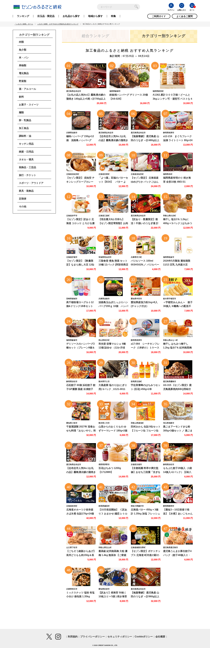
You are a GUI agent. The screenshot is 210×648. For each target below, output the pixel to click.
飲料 (21, 96)
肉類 (21, 42)
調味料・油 (25, 136)
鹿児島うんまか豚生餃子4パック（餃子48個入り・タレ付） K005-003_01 (177, 555)
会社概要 (160, 636)
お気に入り (181, 10)
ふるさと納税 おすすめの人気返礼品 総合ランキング (57, 24)
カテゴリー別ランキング (164, 36)
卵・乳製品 (25, 120)
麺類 (21, 112)
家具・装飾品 (26, 191)
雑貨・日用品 (26, 151)
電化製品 (24, 73)
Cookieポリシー (144, 636)
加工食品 (24, 128)
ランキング (23, 16)
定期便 (22, 198)
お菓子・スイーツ (29, 104)
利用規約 (73, 636)
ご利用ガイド (159, 16)
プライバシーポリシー (92, 636)
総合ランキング (95, 36)
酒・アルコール (27, 89)
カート (192, 10)
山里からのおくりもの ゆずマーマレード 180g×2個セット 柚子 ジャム (113, 430)
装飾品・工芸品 (27, 167)
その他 (22, 206)
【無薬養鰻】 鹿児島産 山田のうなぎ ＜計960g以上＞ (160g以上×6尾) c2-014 (145, 596)
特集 (113, 16)
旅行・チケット (27, 175)
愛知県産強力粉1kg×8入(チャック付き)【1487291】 (144, 306)
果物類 (22, 65)
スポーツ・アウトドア (31, 183)
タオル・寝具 (26, 159)
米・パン (24, 57)
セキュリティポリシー (119, 636)
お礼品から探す (71, 16)
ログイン (171, 10)
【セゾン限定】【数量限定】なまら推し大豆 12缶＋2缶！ (80, 264)
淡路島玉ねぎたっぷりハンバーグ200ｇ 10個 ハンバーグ (113, 306)
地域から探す (95, 16)
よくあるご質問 (184, 16)
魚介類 (22, 49)
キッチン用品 (26, 143)
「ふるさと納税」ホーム (23, 24)
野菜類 (22, 81)
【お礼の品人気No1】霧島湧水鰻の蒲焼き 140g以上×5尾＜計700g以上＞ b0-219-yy (86, 98)
